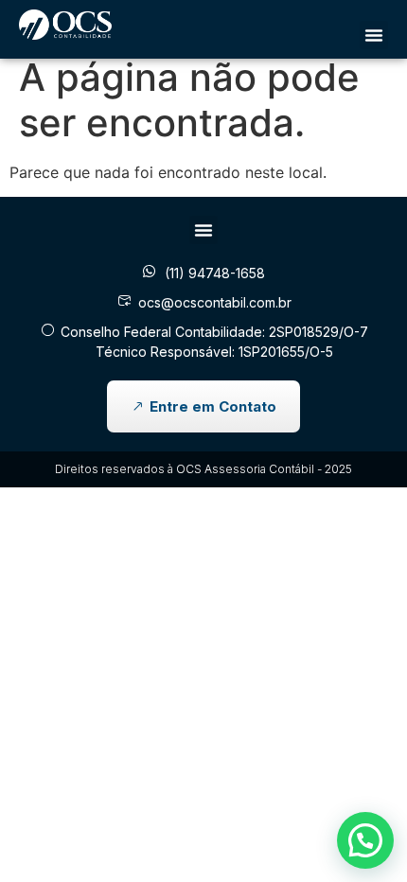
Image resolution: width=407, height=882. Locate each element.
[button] (374, 35)
